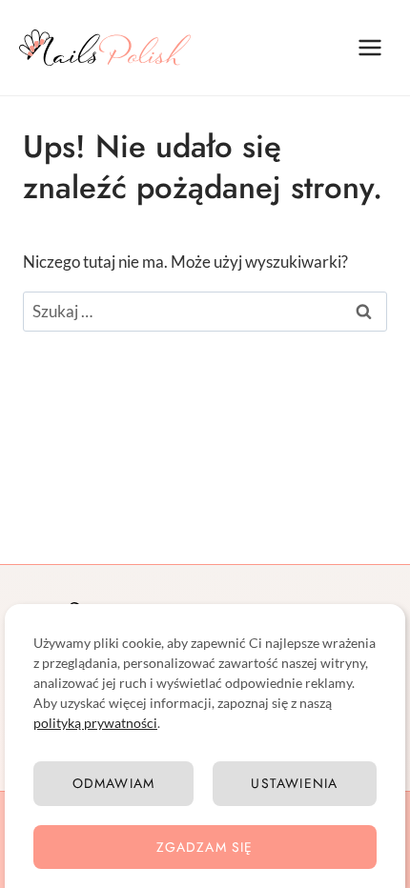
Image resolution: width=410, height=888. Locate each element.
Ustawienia (294, 783)
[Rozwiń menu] (369, 47)
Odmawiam (113, 783)
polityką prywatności (95, 723)
